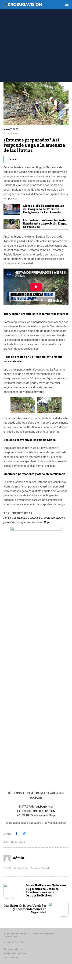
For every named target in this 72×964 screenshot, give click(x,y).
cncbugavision (44, 806)
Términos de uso (13, 949)
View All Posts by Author (15, 868)
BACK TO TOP (15, 942)
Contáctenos (11, 957)
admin (13, 159)
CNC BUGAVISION (44, 811)
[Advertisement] (36, 44)
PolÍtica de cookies (14, 953)
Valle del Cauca (17, 842)
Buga (6, 842)
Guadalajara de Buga (43, 815)
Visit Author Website (40, 868)
